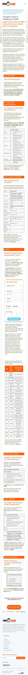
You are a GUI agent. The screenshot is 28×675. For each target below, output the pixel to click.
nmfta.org (18, 444)
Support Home (6, 9)
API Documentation (8, 650)
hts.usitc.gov (13, 241)
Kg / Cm (16, 306)
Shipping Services (7, 642)
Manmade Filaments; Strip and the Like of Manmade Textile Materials (13, 11)
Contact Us (6, 644)
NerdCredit (6, 648)
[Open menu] (25, 4)
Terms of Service (6, 672)
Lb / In (9, 306)
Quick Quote (6, 640)
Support (5, 639)
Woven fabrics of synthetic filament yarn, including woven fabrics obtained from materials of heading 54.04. (12, 13)
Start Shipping (20, 657)
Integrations (6, 646)
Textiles (8, 10)
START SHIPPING (14, 607)
